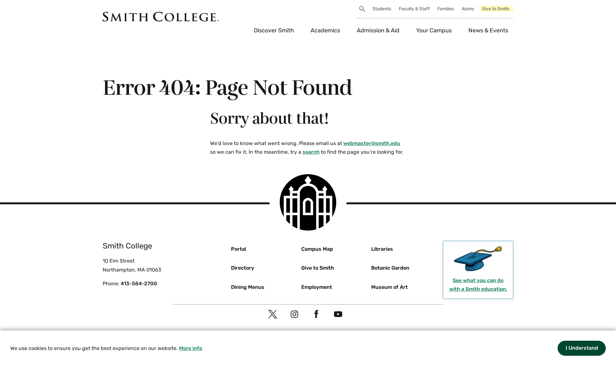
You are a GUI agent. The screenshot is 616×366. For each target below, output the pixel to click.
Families (445, 9)
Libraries (382, 249)
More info (190, 348)
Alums (468, 9)
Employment (316, 287)
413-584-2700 (139, 284)
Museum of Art (389, 287)
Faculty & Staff (414, 9)
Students (381, 9)
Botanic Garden (390, 268)
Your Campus (434, 30)
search (311, 152)
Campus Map (317, 249)
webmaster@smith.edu (371, 143)
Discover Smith (274, 30)
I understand (582, 348)
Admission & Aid (378, 30)
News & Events (488, 30)
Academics (325, 30)
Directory (242, 268)
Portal (238, 249)
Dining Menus (247, 287)
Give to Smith (495, 9)
